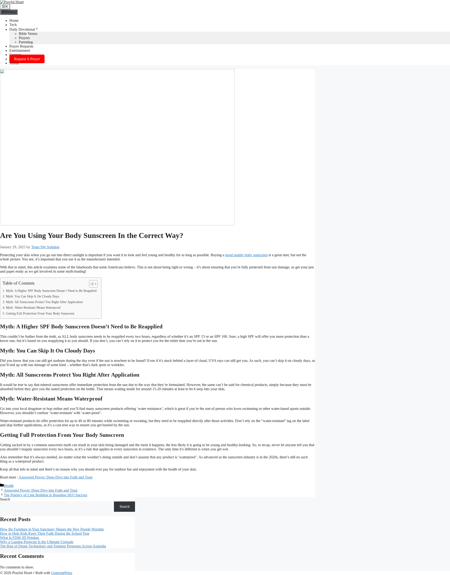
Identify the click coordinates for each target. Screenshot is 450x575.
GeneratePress (61, 573)
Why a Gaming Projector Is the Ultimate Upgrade (36, 542)
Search (5, 499)
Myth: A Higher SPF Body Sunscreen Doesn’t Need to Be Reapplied (51, 291)
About (14, 63)
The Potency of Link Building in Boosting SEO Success (45, 495)
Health (9, 486)
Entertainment (19, 50)
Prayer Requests (21, 46)
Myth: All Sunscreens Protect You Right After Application (44, 302)
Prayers (24, 38)
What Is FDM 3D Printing (20, 538)
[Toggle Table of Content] (91, 284)
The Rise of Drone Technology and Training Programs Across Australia (53, 546)
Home (14, 20)
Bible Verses (28, 34)
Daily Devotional (22, 29)
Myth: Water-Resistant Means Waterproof (33, 307)
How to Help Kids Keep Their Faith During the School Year (44, 533)
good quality (235, 255)
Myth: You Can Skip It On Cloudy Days (32, 296)
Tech (13, 25)
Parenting (26, 42)
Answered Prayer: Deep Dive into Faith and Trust (55, 477)
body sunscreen (256, 255)
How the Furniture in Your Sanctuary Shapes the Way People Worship (52, 529)
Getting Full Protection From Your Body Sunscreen (40, 313)
